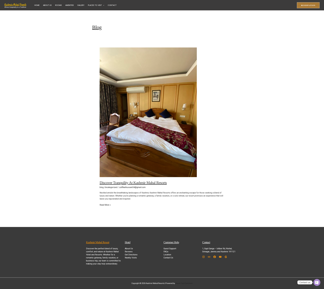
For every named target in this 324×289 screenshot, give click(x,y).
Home (36, 5)
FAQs (166, 251)
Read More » (105, 204)
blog (102, 187)
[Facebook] (214, 257)
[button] (103, 5)
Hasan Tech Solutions (184, 283)
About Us (47, 5)
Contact (112, 5)
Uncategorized (110, 187)
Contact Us (168, 257)
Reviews (129, 251)
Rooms (58, 5)
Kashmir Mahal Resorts (15, 5)
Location (167, 254)
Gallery (80, 5)
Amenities (69, 5)
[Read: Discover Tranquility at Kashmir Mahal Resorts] (148, 112)
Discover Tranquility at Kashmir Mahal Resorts (133, 183)
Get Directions (131, 254)
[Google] (226, 257)
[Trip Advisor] (209, 257)
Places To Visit (95, 5)
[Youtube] (220, 257)
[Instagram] (203, 257)
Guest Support (170, 248)
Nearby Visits (131, 257)
